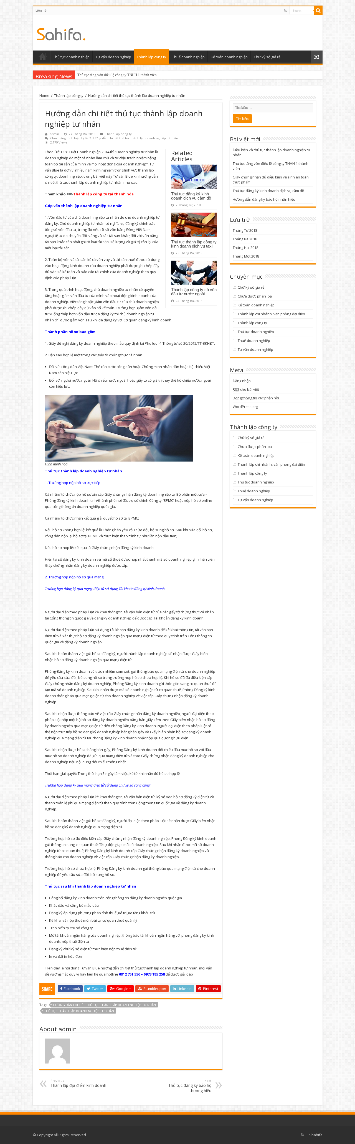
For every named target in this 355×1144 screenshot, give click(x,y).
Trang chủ (43, 56)
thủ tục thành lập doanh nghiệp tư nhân (79, 1011)
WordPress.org (245, 406)
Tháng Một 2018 (246, 256)
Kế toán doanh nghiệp (229, 56)
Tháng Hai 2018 (245, 247)
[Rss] (285, 10)
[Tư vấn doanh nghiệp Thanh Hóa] (61, 33)
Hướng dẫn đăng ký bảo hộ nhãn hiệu (264, 199)
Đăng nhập (242, 380)
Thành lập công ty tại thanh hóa (103, 193)
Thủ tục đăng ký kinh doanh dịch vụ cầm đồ (191, 195)
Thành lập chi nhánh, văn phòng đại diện (271, 313)
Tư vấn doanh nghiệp (113, 56)
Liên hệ (41, 10)
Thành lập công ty (151, 56)
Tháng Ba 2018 (245, 238)
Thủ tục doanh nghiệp (71, 56)
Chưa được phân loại (255, 296)
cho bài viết (246, 389)
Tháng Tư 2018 (245, 230)
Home (44, 95)
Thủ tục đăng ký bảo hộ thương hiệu (189, 1086)
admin (54, 134)
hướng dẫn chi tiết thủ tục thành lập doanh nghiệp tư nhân (104, 1005)
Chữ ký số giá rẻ (267, 56)
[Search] (318, 10)
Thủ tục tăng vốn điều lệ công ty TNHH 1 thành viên (117, 75)
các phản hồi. (256, 397)
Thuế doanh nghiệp (188, 56)
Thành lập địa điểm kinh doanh (78, 1083)
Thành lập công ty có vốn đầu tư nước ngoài (194, 291)
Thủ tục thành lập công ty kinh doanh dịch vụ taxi (194, 244)
